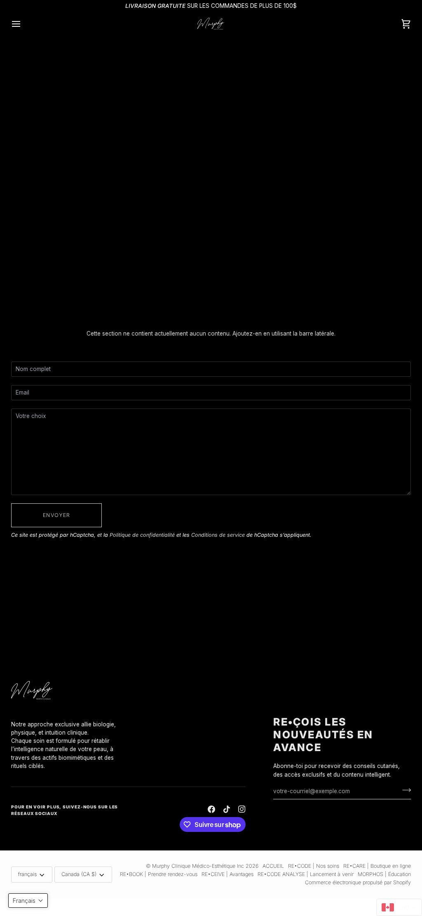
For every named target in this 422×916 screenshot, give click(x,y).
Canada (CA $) (78, 874)
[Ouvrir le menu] (23, 24)
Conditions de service (218, 535)
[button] (69, 718)
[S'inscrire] (404, 790)
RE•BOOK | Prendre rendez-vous (158, 874)
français (27, 874)
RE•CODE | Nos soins (313, 866)
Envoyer (56, 515)
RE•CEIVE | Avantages (227, 874)
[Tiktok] (226, 809)
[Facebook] (211, 809)
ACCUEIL (273, 866)
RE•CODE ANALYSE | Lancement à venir (306, 874)
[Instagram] (242, 809)
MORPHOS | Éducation (384, 874)
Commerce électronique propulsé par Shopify (358, 882)
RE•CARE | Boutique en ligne (377, 866)
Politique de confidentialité (142, 535)
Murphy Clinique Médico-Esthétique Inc (198, 866)
